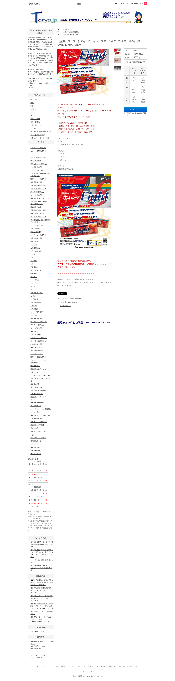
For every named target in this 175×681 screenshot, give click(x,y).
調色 (32, 103)
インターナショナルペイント (40, 375)
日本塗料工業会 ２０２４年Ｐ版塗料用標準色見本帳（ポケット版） (42, 544)
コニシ (32, 264)
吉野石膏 (33, 306)
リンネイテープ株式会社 (38, 422)
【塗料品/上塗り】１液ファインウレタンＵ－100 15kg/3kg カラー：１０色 (41, 598)
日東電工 (33, 254)
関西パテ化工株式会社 (38, 357)
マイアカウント (123, 3)
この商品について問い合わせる (70, 298)
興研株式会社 (35, 384)
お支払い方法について (91, 666)
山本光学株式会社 (36, 418)
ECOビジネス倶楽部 (37, 213)
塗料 (32, 106)
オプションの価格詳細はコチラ (135, 62)
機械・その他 (35, 119)
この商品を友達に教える (68, 302)
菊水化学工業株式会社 (38, 189)
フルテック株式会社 (37, 325)
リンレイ (33, 289)
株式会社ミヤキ (35, 441)
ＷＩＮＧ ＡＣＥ (36, 354)
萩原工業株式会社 (36, 387)
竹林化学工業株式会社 (38, 210)
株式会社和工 (35, 366)
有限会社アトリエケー (38, 438)
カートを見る (140, 3)
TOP (58, 30)
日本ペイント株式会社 (38, 148)
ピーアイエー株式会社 (38, 235)
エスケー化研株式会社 (38, 151)
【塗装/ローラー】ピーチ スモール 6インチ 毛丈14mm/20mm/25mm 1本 (41, 619)
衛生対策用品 (35, 122)
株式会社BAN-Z (35, 207)
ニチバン (33, 245)
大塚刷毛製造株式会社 (71, 32)
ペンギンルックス (36, 293)
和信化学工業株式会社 (38, 217)
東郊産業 (33, 261)
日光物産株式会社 (36, 394)
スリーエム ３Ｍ (36, 251)
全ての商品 (34, 99)
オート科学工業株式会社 (38, 341)
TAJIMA (32, 434)
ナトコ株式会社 (35, 161)
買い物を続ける (65, 306)
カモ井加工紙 (35, 248)
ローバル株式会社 (36, 195)
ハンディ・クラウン (37, 225)
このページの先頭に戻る (87, 671)
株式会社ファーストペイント (40, 415)
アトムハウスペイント (38, 315)
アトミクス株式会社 (37, 170)
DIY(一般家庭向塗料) (37, 135)
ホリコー (33, 444)
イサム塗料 (34, 283)
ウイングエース (35, 334)
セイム (32, 257)
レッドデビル (35, 280)
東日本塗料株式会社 (37, 192)
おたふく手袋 (35, 412)
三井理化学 (34, 267)
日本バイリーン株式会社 (38, 338)
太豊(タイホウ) (35, 232)
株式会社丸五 (35, 331)
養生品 (32, 115)
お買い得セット (35, 125)
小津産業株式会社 (36, 344)
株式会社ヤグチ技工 (37, 425)
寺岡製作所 (34, 241)
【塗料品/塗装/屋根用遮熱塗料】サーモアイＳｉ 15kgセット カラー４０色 (41, 590)
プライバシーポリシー (74, 666)
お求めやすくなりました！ (39, 631)
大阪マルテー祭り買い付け (39, 138)
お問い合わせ (60, 666)
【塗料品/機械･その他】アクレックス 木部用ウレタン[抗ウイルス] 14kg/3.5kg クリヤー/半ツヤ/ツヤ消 (41, 553)
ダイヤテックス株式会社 (38, 390)
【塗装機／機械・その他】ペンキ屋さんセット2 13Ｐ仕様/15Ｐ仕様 (42, 567)
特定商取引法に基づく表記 (128, 666)
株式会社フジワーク (37, 347)
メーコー (33, 277)
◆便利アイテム (35, 454)
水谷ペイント (35, 372)
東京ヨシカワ (35, 228)
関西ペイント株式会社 (38, 179)
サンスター (34, 286)
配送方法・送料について (109, 666)
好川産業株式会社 (36, 238)
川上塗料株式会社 (36, 167)
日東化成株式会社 (36, 318)
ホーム (39, 666)
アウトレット (35, 128)
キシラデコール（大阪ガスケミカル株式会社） (40, 202)
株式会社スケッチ (36, 350)
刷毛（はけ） (35, 109)
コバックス (34, 296)
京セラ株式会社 (35, 450)
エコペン (33, 154)
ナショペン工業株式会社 (38, 322)
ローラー (66, 30)
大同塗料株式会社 (36, 182)
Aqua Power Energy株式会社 (40, 409)
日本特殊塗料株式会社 (38, 185)
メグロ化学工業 (35, 270)
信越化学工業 (35, 273)
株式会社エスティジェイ (38, 369)
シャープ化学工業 (36, 312)
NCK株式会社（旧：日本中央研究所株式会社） (40, 221)
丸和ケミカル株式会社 (38, 431)
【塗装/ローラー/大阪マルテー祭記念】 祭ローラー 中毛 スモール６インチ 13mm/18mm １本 (41, 606)
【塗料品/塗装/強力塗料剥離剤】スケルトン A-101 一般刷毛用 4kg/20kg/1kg (41, 582)
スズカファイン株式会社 (38, 164)
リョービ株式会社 (36, 328)
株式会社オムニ (35, 406)
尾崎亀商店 (34, 428)
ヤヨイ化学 (34, 309)
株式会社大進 (35, 447)
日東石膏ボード (35, 302)
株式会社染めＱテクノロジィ (40, 198)
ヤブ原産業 (34, 299)
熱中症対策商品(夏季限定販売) (40, 131)
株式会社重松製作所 (37, 402)
